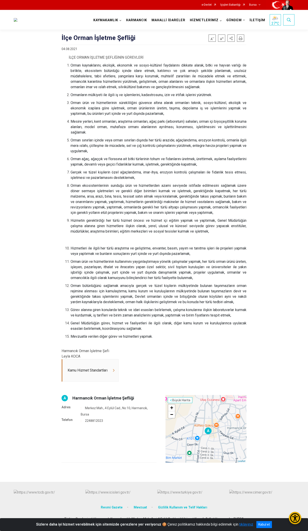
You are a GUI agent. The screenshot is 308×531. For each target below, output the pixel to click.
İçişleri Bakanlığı (230, 4)
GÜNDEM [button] (234, 20)
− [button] (171, 414)
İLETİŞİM (257, 20)
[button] (231, 38)
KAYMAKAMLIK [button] (105, 20)
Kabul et (264, 524)
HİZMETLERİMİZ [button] (204, 20)
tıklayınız (246, 524)
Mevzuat (140, 507)
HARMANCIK (136, 20)
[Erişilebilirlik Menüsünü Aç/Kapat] (295, 518)
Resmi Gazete (112, 507)
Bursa (253, 4)
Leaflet (241, 461)
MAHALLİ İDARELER (168, 20)
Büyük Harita (181, 400)
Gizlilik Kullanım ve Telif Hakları (182, 507)
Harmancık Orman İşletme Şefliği (103, 398)
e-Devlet (207, 4)
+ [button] (171, 408)
